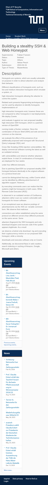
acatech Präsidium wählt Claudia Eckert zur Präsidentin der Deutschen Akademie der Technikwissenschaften (12, 431)
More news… (8, 470)
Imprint (7, 479)
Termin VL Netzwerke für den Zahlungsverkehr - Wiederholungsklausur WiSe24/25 (13, 407)
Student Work (20, 36)
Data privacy (18, 479)
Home (8, 36)
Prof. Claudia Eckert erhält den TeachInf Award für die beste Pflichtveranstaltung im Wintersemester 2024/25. (12, 383)
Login (6, 481)
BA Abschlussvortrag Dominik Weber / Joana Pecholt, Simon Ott (13, 300)
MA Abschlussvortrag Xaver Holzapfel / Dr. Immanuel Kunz (13, 324)
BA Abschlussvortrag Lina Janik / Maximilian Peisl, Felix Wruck (13, 275)
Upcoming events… (10, 345)
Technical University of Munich (18, 15)
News (7, 353)
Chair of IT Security (13, 7)
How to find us (31, 479)
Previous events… (10, 343)
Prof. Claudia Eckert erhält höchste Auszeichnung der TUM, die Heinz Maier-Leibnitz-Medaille (12, 455)
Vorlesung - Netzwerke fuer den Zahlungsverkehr (12, 363)
